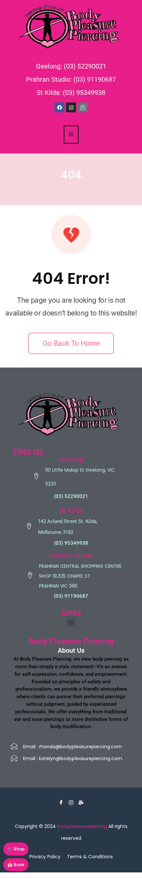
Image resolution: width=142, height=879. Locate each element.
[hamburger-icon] (71, 134)
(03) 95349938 (71, 543)
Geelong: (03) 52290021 (71, 66)
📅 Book (15, 864)
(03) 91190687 (71, 596)
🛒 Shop (15, 848)
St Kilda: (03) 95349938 (71, 92)
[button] (71, 622)
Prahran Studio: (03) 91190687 (71, 79)
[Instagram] (71, 107)
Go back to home (71, 343)
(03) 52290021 (71, 496)
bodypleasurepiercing (82, 826)
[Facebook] (59, 107)
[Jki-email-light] (83, 107)
